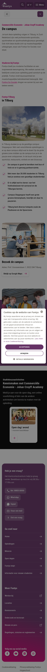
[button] (23, 359)
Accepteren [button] (24, 347)
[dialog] (23, 336)
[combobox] (41, 312)
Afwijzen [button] (24, 353)
